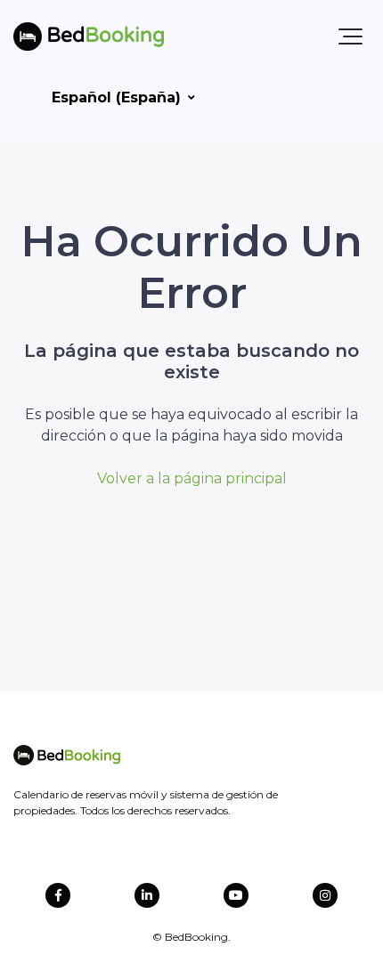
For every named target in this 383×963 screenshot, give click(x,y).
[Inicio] (88, 36)
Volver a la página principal (192, 478)
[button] (350, 36)
